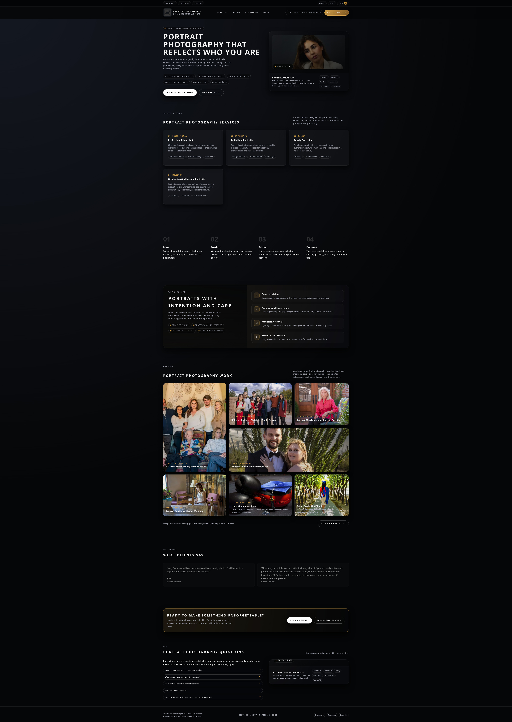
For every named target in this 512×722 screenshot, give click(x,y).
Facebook (184, 3)
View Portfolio (211, 92)
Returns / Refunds (195, 716)
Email (322, 3)
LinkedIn (343, 715)
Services (222, 12)
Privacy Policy (167, 716)
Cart (342, 3)
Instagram (170, 3)
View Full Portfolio (333, 523)
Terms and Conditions (180, 716)
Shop (331, 3)
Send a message (299, 620)
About (236, 12)
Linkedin (198, 3)
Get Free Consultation (180, 92)
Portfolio (251, 12)
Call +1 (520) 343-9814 (329, 620)
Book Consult (336, 12)
